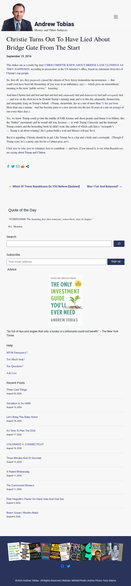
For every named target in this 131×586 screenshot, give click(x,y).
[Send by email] (17, 166)
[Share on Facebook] (8, 166)
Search (11, 237)
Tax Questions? (14, 366)
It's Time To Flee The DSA (20, 430)
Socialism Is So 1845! (18, 403)
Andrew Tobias (54, 25)
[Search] (119, 244)
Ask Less (11, 373)
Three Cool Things (16, 389)
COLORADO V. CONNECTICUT (25, 444)
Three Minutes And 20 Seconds (23, 457)
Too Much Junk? (15, 359)
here (15, 148)
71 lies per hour (109, 103)
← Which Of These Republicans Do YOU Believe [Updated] (44, 186)
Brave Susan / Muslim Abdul (22, 512)
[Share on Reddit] (22, 166)
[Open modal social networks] (27, 166)
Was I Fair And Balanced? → (104, 186)
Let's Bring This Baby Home (22, 416)
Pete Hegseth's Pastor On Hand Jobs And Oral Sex (35, 499)
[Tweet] (13, 166)
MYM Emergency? (16, 352)
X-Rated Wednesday (18, 471)
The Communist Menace (20, 485)
